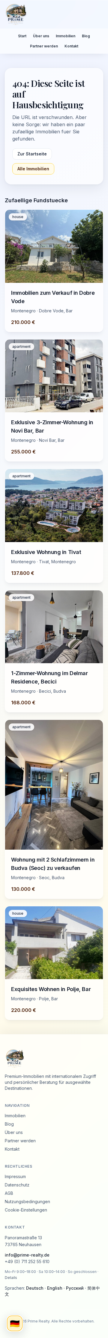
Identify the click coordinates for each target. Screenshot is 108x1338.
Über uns (41, 36)
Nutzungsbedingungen (27, 1201)
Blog (86, 36)
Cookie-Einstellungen (26, 1209)
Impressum (15, 1176)
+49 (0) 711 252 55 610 (27, 1261)
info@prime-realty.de (27, 1254)
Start (22, 36)
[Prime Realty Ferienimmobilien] (51, 14)
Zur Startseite (32, 153)
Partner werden (44, 46)
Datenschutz (17, 1184)
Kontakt (71, 46)
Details (11, 1277)
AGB (9, 1193)
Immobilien (65, 36)
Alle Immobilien (33, 168)
